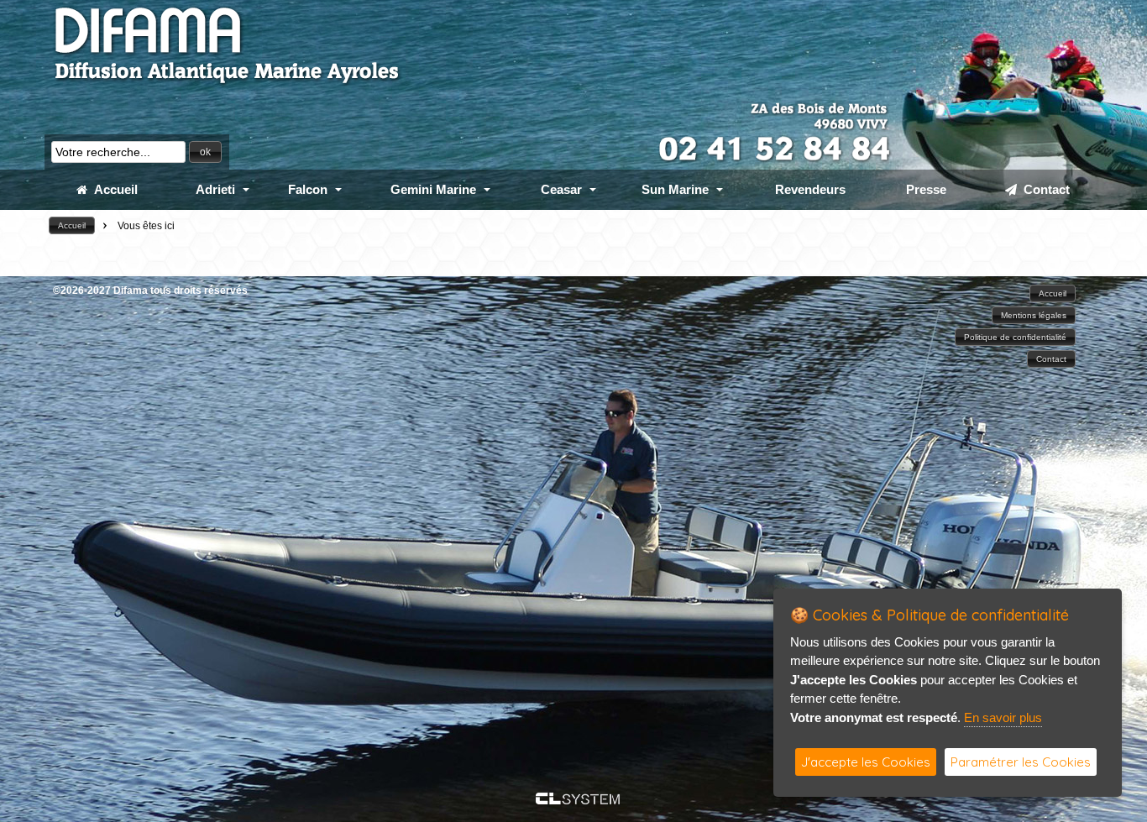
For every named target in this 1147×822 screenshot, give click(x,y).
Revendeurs (810, 189)
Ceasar (561, 189)
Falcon (307, 189)
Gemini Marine (433, 189)
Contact (1043, 189)
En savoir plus (1003, 717)
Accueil (112, 189)
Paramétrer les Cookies (1021, 762)
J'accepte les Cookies (865, 762)
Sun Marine (675, 189)
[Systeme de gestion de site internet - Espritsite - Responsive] (578, 800)
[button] (205, 152)
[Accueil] (227, 83)
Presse (926, 189)
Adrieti (215, 189)
